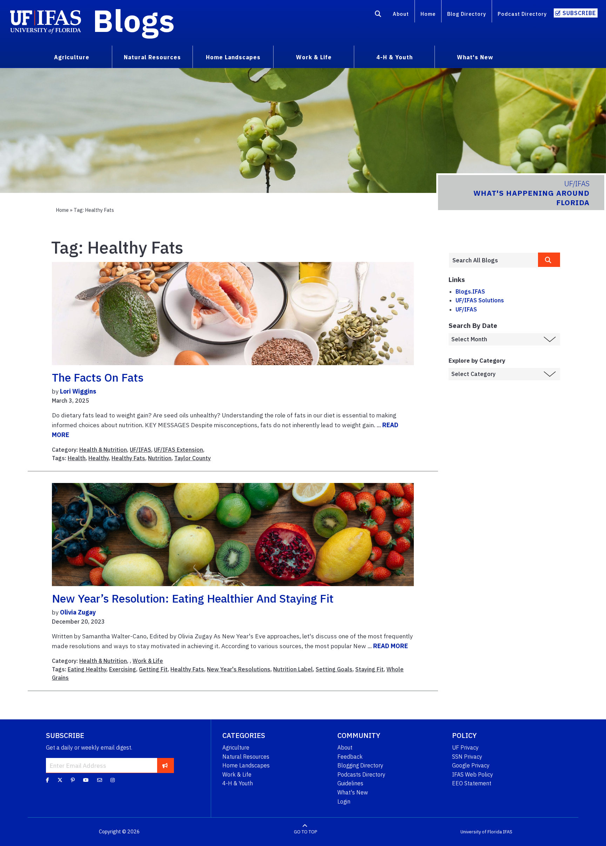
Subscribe (579, 12)
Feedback (350, 756)
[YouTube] (86, 780)
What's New (352, 792)
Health (77, 458)
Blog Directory (466, 14)
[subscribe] (165, 765)
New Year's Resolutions (238, 669)
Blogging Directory (360, 765)
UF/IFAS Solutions (480, 300)
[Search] (378, 15)
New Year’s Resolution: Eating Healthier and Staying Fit (193, 598)
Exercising (122, 669)
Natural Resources (245, 756)
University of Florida (481, 832)
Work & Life (148, 660)
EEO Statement (471, 783)
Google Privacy (471, 765)
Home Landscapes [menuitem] (233, 57)
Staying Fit (369, 669)
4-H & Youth (237, 783)
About (401, 14)
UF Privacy (465, 747)
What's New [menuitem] (475, 57)
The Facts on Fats (97, 377)
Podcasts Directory (361, 774)
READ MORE (390, 646)
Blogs (134, 20)
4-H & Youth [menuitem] (394, 57)
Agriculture (235, 747)
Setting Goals (334, 669)
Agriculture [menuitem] (71, 57)
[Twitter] (60, 780)
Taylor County (192, 458)
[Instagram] (112, 780)
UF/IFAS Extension (178, 449)
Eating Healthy (87, 669)
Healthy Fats (128, 458)
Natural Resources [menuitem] (152, 57)
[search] (549, 260)
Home (428, 14)
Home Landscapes (246, 765)
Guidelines (350, 783)
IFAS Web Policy (472, 774)
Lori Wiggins (78, 391)
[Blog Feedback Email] (99, 780)
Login (343, 801)
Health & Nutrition (103, 449)
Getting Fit (153, 669)
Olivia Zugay (78, 612)
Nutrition (159, 458)
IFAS (507, 832)
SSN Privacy (467, 756)
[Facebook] (47, 780)
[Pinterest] (73, 780)
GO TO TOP (305, 832)
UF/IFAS (140, 449)
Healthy (98, 458)
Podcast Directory (522, 14)
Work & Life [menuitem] (314, 57)
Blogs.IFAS (470, 291)
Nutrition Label (293, 669)
